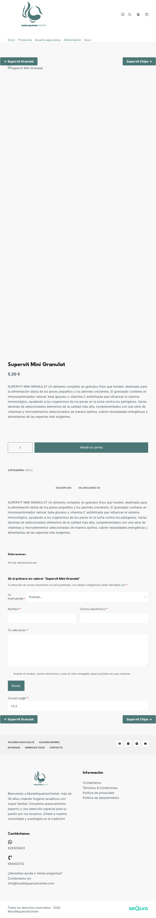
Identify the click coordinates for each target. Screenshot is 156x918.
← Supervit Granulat (19, 61)
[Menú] (122, 14)
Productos (25, 40)
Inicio (11, 40)
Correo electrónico (94, 609)
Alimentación (72, 40)
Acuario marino (49, 742)
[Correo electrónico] (145, 743)
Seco (87, 40)
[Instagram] (128, 743)
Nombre (14, 609)
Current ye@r (18, 698)
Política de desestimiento (101, 798)
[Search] (129, 14)
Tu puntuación (16, 596)
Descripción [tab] (63, 487)
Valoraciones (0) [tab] (89, 487)
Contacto (56, 747)
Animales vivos (35, 747)
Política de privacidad (98, 793)
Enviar (16, 686)
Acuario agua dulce (48, 40)
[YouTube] (137, 743)
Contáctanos (92, 783)
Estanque (14, 747)
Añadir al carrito (91, 447)
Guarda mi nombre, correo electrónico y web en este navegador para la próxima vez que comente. (72, 673)
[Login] (138, 14)
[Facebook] (120, 743)
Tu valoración (18, 630)
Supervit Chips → (139, 61)
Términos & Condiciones (100, 788)
